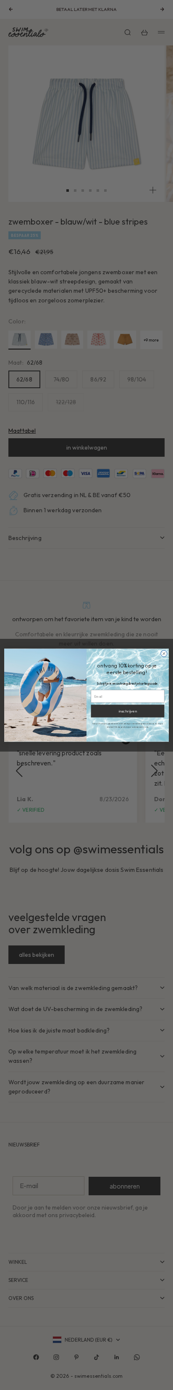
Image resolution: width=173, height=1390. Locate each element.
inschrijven (127, 710)
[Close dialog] (164, 653)
